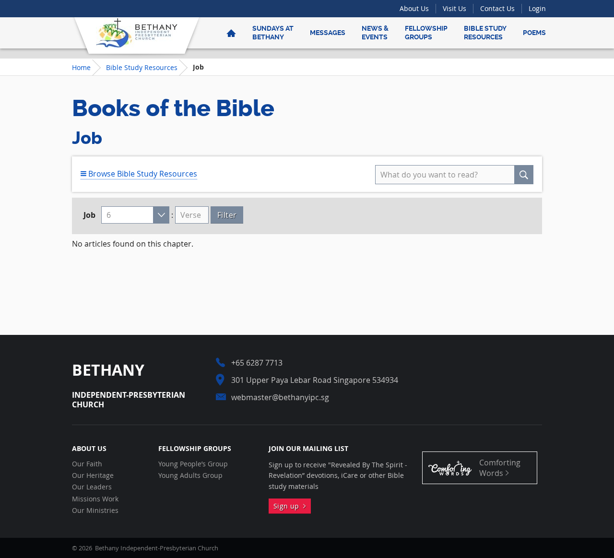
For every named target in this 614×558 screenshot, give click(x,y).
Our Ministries (95, 510)
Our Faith (87, 464)
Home (81, 67)
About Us (414, 8)
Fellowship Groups (426, 32)
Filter (226, 215)
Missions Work (95, 499)
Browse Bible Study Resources (141, 173)
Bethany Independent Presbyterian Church (136, 33)
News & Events (375, 32)
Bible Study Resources (485, 32)
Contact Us (497, 8)
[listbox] (135, 215)
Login (537, 8)
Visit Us (454, 8)
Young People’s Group (193, 464)
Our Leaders (92, 487)
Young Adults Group (190, 475)
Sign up (288, 506)
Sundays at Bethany (273, 32)
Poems (534, 32)
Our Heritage (93, 475)
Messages (327, 32)
